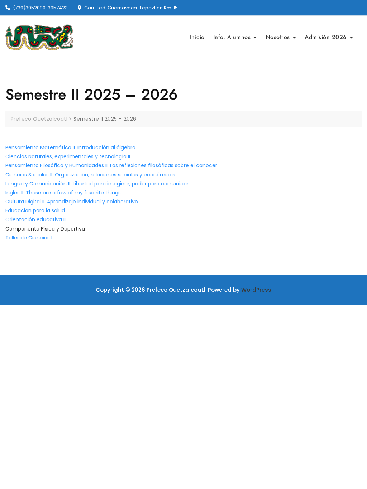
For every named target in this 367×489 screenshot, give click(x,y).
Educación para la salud (35, 210)
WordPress (256, 290)
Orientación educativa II (35, 219)
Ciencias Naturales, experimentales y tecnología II (67, 156)
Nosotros (278, 37)
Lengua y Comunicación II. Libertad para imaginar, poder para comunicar (97, 183)
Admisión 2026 (326, 37)
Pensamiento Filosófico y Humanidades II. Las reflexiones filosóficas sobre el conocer (111, 165)
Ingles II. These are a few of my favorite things (63, 192)
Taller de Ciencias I (28, 237)
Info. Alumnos (232, 37)
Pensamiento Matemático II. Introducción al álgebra (70, 147)
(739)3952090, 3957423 (40, 7)
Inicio (197, 37)
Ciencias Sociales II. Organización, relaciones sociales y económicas (90, 174)
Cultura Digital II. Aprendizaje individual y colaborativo (71, 201)
